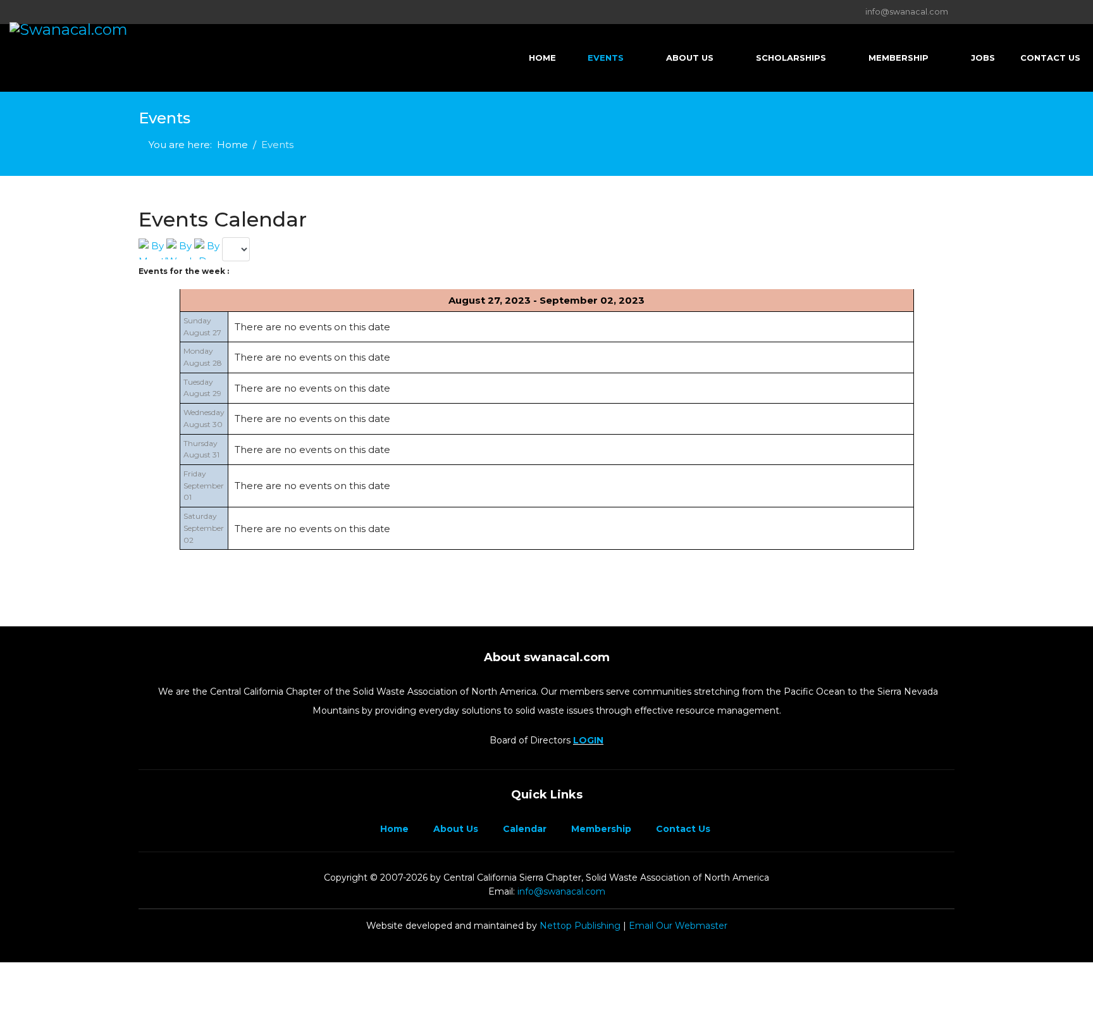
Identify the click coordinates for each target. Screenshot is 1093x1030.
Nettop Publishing (580, 925)
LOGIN (588, 740)
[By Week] (180, 249)
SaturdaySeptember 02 (203, 527)
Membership (898, 58)
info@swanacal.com (906, 11)
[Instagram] (181, 11)
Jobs (983, 58)
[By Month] (152, 249)
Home (542, 58)
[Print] (950, 212)
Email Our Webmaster (678, 925)
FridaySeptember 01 (203, 485)
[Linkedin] (161, 11)
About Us (689, 58)
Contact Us (1050, 58)
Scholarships (791, 58)
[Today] (208, 249)
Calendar (523, 829)
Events (606, 58)
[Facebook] (142, 11)
